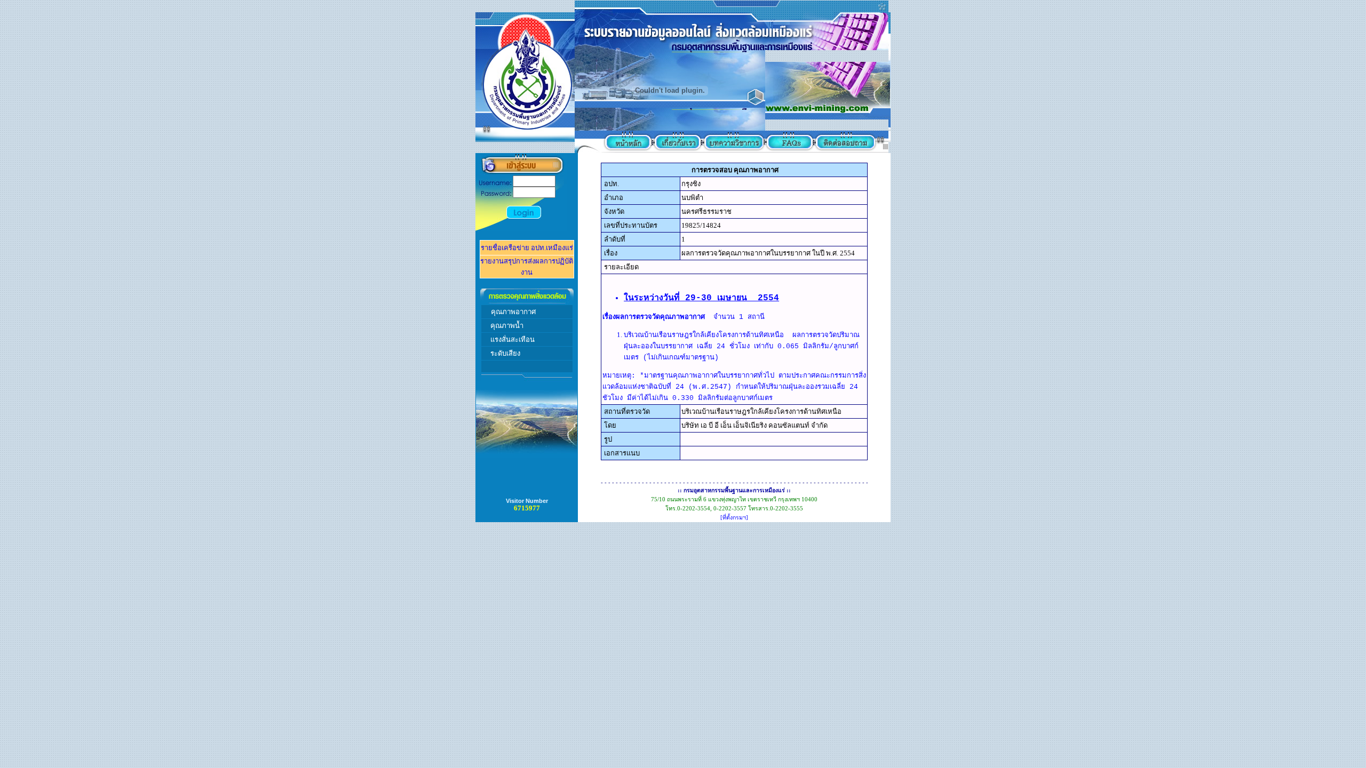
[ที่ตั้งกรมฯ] (734, 518)
